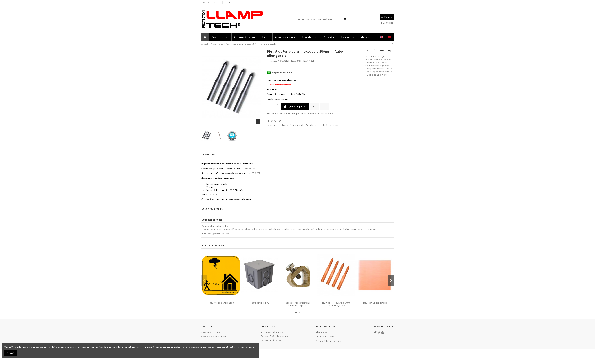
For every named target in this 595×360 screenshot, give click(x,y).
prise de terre (274, 125)
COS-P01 (255, 173)
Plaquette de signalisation (221, 302)
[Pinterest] (280, 121)
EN (230, 3)
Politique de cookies (247, 347)
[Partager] (268, 121)
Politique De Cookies (271, 340)
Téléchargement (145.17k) (216, 233)
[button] (220, 37)
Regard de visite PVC (259, 302)
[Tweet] (272, 121)
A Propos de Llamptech (272, 332)
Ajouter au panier (297, 106)
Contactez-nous (208, 3)
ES (219, 3)
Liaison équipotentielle (293, 125)
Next (391, 280)
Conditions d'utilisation (215, 336)
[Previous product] (391, 44)
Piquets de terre (314, 125)
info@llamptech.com (330, 341)
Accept (10, 353)
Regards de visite (331, 125)
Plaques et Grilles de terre (374, 302)
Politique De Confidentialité (274, 336)
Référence (272, 61)
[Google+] (275, 121)
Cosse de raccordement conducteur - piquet (298, 304)
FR (225, 3)
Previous (204, 280)
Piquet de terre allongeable (214, 226)
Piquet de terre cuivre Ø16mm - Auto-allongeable (336, 304)
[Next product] (393, 44)
